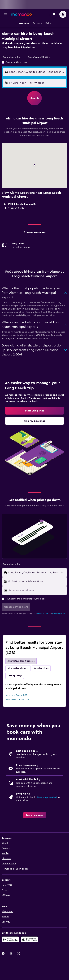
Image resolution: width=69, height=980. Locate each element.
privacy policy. (58, 613)
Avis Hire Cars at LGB (16, 695)
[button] (5, 14)
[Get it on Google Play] (10, 939)
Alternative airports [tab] (18, 668)
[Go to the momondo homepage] (21, 14)
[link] (34, 411)
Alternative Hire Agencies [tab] (21, 661)
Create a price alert (47, 797)
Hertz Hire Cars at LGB (17, 700)
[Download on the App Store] (29, 939)
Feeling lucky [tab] (15, 676)
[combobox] (12, 57)
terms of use (42, 613)
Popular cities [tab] (41, 668)
